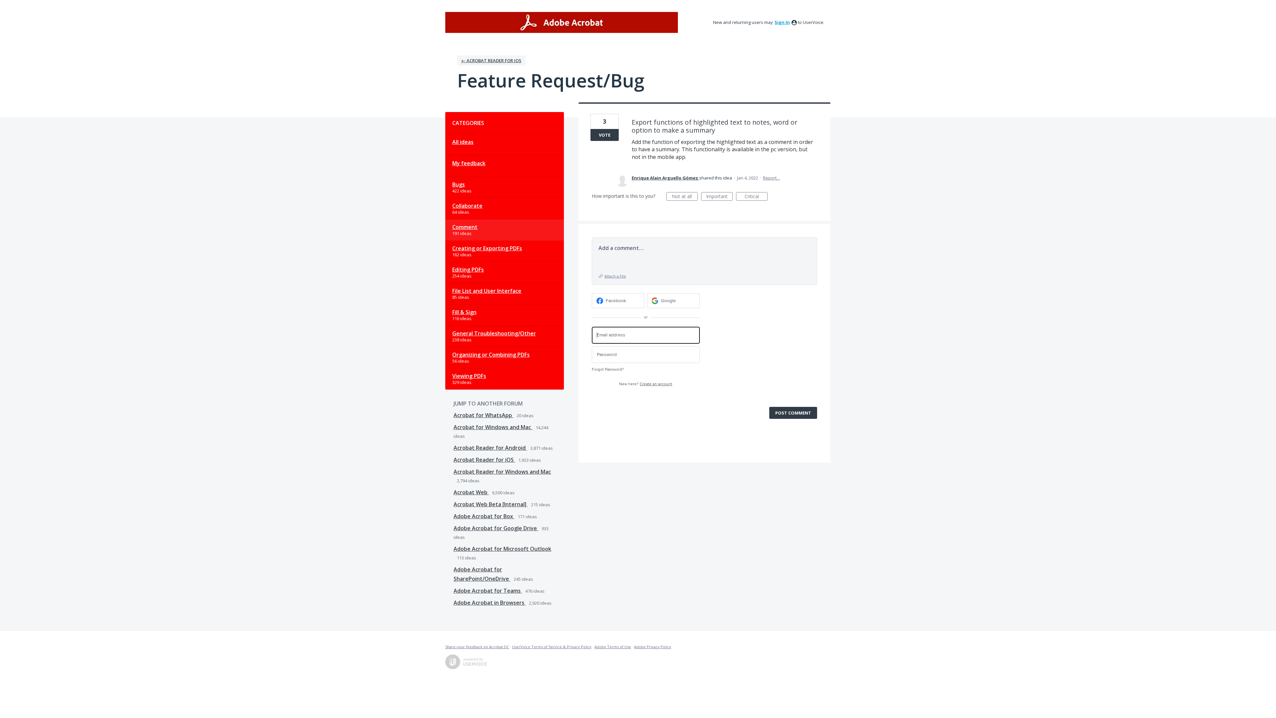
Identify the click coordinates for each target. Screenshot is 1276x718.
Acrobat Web (471, 492)
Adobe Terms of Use (612, 646)
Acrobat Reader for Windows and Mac (502, 471)
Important (719, 197)
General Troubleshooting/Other (494, 333)
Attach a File (615, 276)
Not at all (685, 197)
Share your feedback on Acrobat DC (477, 646)
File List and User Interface (486, 291)
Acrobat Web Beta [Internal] (491, 504)
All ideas (463, 142)
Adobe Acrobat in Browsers (490, 602)
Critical (756, 197)
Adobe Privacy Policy (652, 646)
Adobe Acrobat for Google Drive (496, 528)
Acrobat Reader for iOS (484, 459)
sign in (782, 22)
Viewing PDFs (469, 376)
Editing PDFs (468, 269)
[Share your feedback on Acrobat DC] (561, 22)
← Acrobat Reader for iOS (491, 60)
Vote (604, 135)
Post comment (793, 413)
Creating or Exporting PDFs (487, 248)
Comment (465, 227)
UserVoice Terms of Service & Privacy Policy (551, 646)
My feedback (468, 163)
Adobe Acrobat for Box (484, 516)
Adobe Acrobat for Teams (488, 590)
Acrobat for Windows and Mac (493, 427)
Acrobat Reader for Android (490, 447)
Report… (771, 178)
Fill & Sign (464, 312)
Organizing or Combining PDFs (491, 354)
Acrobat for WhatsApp (483, 415)
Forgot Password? (608, 369)
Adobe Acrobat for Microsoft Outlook (502, 548)
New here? (645, 384)
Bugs (458, 184)
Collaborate (467, 205)
